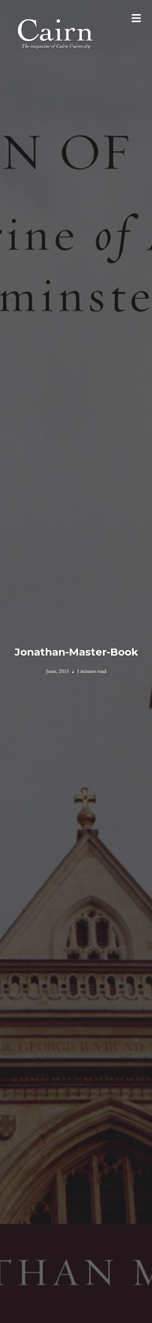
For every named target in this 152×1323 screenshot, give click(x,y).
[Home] (56, 33)
